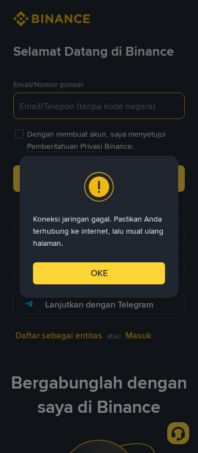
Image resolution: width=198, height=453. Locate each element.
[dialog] (99, 227)
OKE (99, 273)
